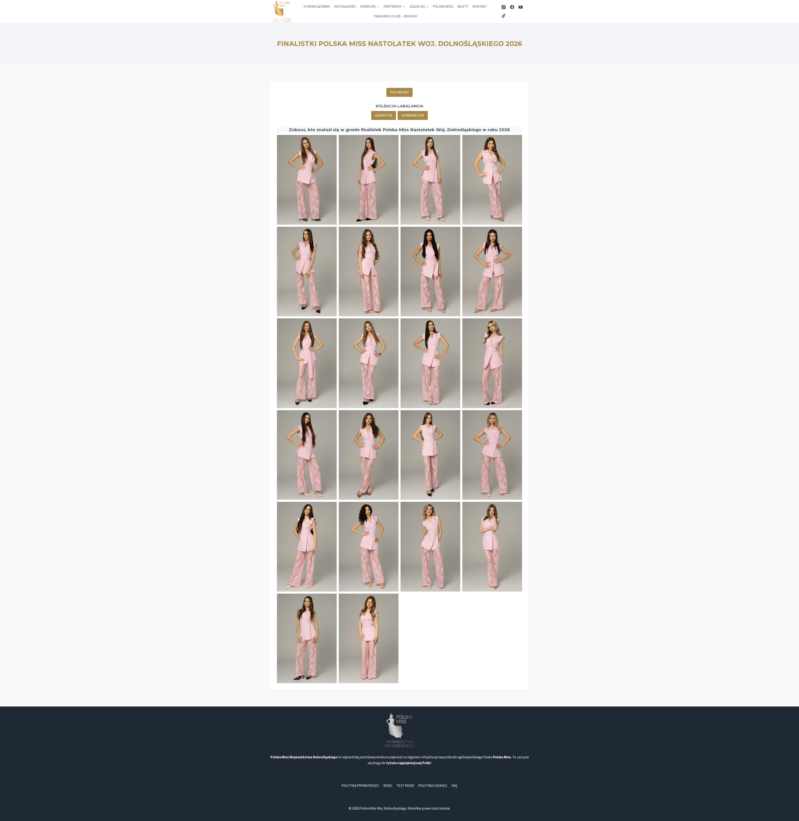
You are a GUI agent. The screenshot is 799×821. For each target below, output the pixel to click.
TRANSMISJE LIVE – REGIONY (395, 16)
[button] (307, 180)
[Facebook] (512, 7)
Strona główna (316, 6)
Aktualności (345, 6)
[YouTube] (520, 7)
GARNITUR (383, 115)
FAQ (454, 785)
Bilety (463, 6)
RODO (387, 785)
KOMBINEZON (412, 115)
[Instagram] (503, 7)
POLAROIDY (399, 92)
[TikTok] (503, 15)
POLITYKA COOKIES (432, 785)
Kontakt (479, 6)
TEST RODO (405, 785)
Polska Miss (443, 6)
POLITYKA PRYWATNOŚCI (360, 785)
